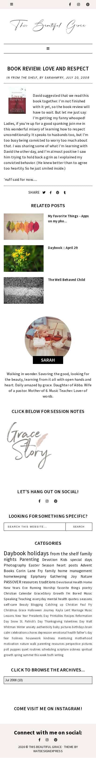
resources (30, 582)
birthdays (78, 627)
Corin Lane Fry (29, 570)
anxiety (31, 627)
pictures (87, 644)
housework (33, 638)
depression (45, 632)
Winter (21, 627)
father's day (84, 632)
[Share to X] (44, 193)
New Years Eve (16, 588)
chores (32, 632)
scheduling (49, 649)
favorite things (68, 588)
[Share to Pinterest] (58, 193)
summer (28, 655)
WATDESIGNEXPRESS (48, 751)
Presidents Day (39, 616)
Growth (58, 593)
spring (18, 655)
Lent (67, 610)
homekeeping (15, 576)
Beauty (24, 604)
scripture (63, 649)
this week (40, 655)
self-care (10, 604)
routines (35, 649)
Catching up (54, 604)
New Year (21, 616)
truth (50, 655)
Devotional (64, 582)
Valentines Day (74, 621)
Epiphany (38, 576)
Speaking (10, 599)
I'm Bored (74, 593)
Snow (14, 621)
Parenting (29, 559)
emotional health (64, 632)
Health (78, 582)
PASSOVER (12, 582)
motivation (11, 644)
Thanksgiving (53, 621)
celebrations (19, 632)
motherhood (83, 638)
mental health (57, 599)
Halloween (35, 610)
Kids (63, 559)
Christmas (10, 610)
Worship (49, 588)
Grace (22, 610)
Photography (15, 565)
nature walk (28, 644)
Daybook (15, 553)
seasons (86, 599)
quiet (25, 649)
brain (88, 627)
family (50, 570)
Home (87, 582)
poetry (87, 588)
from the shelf (24, 78)
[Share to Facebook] (51, 193)
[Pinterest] (88, 4)
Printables (56, 616)
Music (88, 593)
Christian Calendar (18, 593)
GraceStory (42, 593)
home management (75, 570)
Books (9, 570)
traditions (47, 582)
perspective (73, 644)
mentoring (65, 638)
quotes (73, 599)
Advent (86, 565)
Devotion (49, 559)
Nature (86, 576)
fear (6, 638)
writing (59, 655)
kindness (49, 638)
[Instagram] (78, 4)
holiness (17, 638)
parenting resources (51, 644)
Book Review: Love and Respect (48, 68)
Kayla (59, 610)
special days (81, 559)
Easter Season (41, 565)
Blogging (37, 604)
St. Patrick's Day (31, 621)
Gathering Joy (63, 576)
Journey (48, 610)
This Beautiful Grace (45, 747)
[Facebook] (70, 4)
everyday (39, 599)
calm (7, 632)
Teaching (24, 599)
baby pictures (62, 627)
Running (35, 588)
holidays (38, 553)
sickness (75, 649)
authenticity (44, 627)
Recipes (69, 616)
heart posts (67, 565)
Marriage (77, 610)
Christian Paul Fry (79, 604)
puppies (15, 649)
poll (6, 649)
